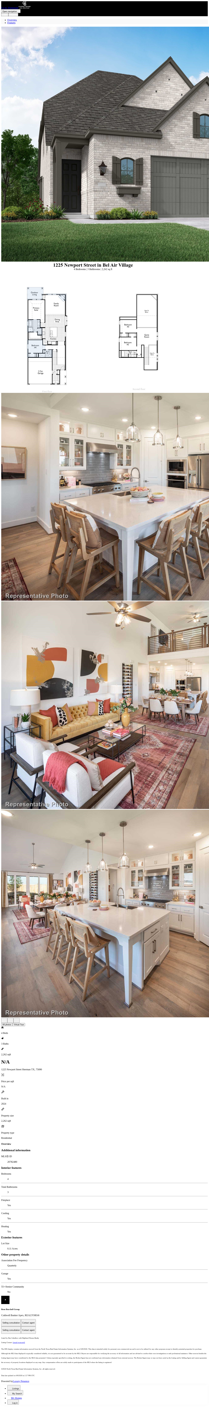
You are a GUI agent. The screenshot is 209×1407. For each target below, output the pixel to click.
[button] (104, 144)
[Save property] (10, 1020)
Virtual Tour (19, 1024)
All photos (6, 1024)
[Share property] (16, 1020)
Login (4, 14)
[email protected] (19, 1342)
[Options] (4, 1020)
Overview (12, 20)
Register (13, 14)
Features (11, 22)
